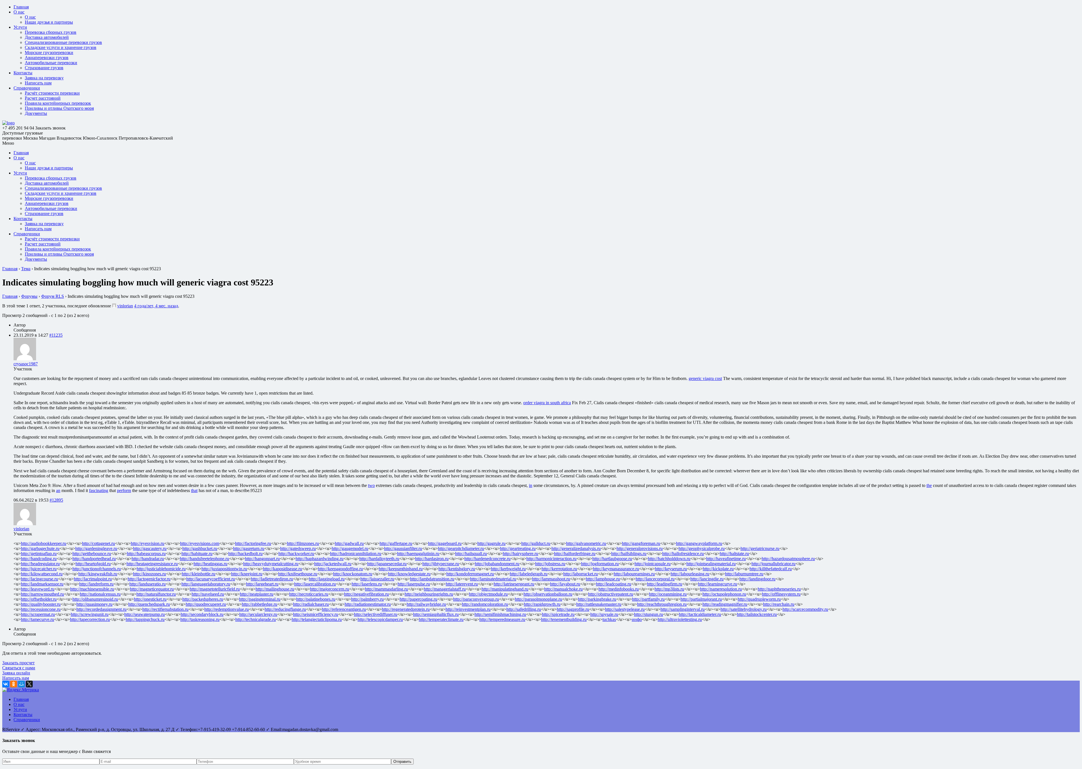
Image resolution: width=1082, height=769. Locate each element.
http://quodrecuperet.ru (206, 604)
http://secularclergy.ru (258, 614)
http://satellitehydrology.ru (743, 609)
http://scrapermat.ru (38, 614)
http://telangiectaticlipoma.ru (317, 619)
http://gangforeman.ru (641, 543)
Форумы (29, 296)
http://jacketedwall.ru (332, 563)
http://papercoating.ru (418, 599)
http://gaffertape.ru (396, 543)
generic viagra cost (705, 378)
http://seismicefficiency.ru (315, 614)
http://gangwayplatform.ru (699, 543)
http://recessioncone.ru (41, 609)
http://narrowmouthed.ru (42, 594)
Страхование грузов (44, 67)
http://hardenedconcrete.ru (487, 558)
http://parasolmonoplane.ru (538, 599)
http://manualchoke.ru (563, 589)
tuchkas (609, 619)
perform (124, 490)
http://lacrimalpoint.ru (93, 578)
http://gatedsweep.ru (298, 548)
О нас (19, 12)
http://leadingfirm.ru (664, 584)
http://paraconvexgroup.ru (476, 599)
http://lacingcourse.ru (39, 578)
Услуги (20, 27)
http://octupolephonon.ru (724, 594)
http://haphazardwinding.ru (319, 558)
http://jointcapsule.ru (653, 563)
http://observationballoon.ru (548, 594)
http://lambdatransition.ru (432, 578)
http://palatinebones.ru (315, 599)
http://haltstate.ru (734, 553)
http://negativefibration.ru (366, 594)
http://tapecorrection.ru (90, 619)
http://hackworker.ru (296, 553)
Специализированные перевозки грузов (63, 42)
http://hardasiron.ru (432, 558)
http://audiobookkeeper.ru (43, 543)
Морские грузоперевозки (49, 52)
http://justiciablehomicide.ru (161, 568)
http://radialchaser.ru (311, 604)
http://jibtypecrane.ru (440, 563)
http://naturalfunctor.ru (156, 594)
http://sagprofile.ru (573, 609)
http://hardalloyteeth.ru (379, 558)
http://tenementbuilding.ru (564, 619)
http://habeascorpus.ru (146, 553)
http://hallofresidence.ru (683, 553)
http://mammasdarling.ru (386, 589)
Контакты (23, 72)
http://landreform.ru (96, 584)
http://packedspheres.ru (202, 599)
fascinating (98, 490)
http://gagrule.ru (491, 543)
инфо (637, 619)
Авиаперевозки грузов (46, 57)
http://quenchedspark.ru (149, 604)
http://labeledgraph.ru (528, 573)
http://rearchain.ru (778, 604)
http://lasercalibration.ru (315, 584)
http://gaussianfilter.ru (403, 548)
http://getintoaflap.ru (39, 553)
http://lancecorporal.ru (655, 578)
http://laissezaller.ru (377, 578)
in (530, 485)
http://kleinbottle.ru (198, 573)
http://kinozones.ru (149, 573)
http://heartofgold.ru (93, 563)
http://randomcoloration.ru (485, 604)
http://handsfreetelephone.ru (204, 558)
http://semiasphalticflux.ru (436, 614)
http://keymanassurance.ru (616, 568)
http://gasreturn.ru (248, 548)
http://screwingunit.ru (89, 614)
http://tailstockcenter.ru (757, 614)
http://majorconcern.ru (329, 589)
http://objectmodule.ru (488, 594)
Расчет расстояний (43, 98)
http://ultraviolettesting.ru (680, 619)
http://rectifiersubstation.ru (165, 609)
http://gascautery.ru (150, 548)
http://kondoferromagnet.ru (470, 573)
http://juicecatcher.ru (39, 568)
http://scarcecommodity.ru (805, 609)
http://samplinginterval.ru (682, 609)
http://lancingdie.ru (707, 578)
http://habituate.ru (196, 553)
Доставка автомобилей (47, 37)
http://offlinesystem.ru (781, 594)
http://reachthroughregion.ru (662, 604)
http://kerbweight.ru (508, 568)
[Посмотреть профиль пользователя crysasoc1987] (25, 358)
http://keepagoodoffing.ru (340, 568)
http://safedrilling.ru (523, 609)
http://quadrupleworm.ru (759, 599)
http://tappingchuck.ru (145, 619)
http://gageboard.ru (445, 543)
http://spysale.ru (604, 614)
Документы (36, 113)
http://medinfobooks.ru (618, 589)
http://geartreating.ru (518, 548)
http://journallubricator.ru (773, 563)
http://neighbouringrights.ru (429, 594)
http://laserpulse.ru (414, 584)
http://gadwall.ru (349, 543)
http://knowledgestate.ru (409, 573)
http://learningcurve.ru (717, 584)
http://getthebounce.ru (91, 553)
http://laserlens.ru (367, 584)
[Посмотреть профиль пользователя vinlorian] (114, 305)
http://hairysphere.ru (520, 553)
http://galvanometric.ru (586, 543)
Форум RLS (52, 296)
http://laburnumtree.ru (744, 573)
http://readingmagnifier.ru (724, 604)
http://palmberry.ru (367, 599)
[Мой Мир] (21, 684)
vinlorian (125, 305)
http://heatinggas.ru (210, 563)
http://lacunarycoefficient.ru (210, 578)
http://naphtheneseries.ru (779, 589)
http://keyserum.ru (671, 568)
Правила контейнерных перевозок (58, 103)
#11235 (56, 335)
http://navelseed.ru (208, 594)
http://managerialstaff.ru (445, 589)
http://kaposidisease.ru (282, 568)
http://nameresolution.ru (721, 589)
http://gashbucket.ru (199, 548)
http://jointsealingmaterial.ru (711, 563)
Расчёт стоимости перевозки (52, 93)
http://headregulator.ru (40, 563)
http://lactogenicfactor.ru (149, 578)
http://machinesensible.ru (92, 589)
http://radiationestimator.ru (368, 604)
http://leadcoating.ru (613, 584)
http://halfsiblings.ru (628, 553)
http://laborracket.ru (580, 573)
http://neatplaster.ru (256, 594)
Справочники (27, 88)
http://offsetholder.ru (39, 599)
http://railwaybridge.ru (426, 604)
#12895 (56, 500)
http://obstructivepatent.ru (610, 594)
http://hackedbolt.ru (245, 553)
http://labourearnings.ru (634, 573)
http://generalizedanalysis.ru (576, 548)
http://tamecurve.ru (37, 619)
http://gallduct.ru (535, 543)
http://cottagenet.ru (98, 543)
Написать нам (38, 83)
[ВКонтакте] (5, 684)
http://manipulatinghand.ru (505, 589)
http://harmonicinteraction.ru (551, 558)
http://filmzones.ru (303, 543)
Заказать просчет (18, 662)
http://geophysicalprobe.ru (702, 548)
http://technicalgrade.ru (255, 619)
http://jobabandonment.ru (497, 563)
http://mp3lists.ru (669, 589)
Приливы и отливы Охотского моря (59, 108)
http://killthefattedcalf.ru (771, 568)
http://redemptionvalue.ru (226, 609)
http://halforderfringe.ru (574, 553)
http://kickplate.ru (718, 568)
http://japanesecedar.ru (387, 563)
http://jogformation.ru (600, 563)
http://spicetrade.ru (558, 614)
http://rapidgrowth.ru (542, 604)
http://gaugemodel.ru (350, 548)
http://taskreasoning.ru (199, 619)
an (58, 490)
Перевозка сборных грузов (50, 32)
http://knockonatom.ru (352, 573)
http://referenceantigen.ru (344, 609)
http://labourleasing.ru (690, 573)
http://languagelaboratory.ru (205, 584)
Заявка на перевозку (44, 77)
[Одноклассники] (13, 684)
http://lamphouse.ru (603, 578)
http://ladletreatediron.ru (272, 578)
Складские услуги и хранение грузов (60, 47)
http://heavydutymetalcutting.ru (270, 563)
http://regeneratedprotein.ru (406, 609)
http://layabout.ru (565, 584)
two (371, 485)
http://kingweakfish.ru (97, 573)
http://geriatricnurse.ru (759, 548)
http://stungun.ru (648, 614)
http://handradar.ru (148, 558)
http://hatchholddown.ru (669, 558)
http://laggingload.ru (327, 578)
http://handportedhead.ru (94, 558)
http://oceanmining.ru (668, 594)
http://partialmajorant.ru (701, 599)
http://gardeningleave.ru (96, 548)
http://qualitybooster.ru (41, 604)
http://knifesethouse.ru (297, 573)
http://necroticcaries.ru (308, 594)
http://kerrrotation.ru (559, 568)
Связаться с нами (18, 667)
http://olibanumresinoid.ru (95, 599)
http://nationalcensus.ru (100, 594)
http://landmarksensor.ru (42, 584)
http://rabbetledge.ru (259, 604)
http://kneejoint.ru (246, 573)
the (929, 485)
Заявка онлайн (16, 672)
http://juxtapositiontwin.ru (224, 568)
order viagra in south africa (547, 402)
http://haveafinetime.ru (726, 558)
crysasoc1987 (26, 363)
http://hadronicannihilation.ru (355, 553)
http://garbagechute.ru (40, 548)
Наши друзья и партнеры (49, 22)
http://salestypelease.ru (625, 609)
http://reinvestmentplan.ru (468, 609)
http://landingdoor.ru (757, 578)
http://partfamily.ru (648, 599)
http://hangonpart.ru (262, 558)
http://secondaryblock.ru (202, 614)
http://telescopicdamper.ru (380, 619)
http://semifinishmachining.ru (500, 614)
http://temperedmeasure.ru (502, 619)
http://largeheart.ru (262, 584)
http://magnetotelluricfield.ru (215, 589)
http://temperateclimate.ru (441, 619)
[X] (29, 684)
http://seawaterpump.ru (144, 614)
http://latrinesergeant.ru (514, 584)
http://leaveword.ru (37, 589)
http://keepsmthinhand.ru (401, 568)
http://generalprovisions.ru (640, 548)
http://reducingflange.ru (285, 609)
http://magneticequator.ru (152, 589)
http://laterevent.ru (462, 584)
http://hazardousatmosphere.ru (788, 558)
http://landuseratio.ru (147, 584)
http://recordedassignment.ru (101, 609)
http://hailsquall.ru (471, 553)
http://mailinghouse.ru (275, 589)
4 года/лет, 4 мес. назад (156, 305)
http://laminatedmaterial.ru (493, 578)
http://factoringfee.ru (253, 543)
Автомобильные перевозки (51, 62)
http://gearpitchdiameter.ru (461, 548)
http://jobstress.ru (550, 563)
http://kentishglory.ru (456, 568)
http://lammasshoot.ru (551, 578)
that (194, 490)
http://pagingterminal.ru (259, 599)
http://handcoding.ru (39, 558)
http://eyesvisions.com (199, 543)
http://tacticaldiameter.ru (700, 614)
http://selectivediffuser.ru (375, 614)
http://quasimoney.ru (94, 604)
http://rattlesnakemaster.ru (598, 604)
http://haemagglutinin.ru (418, 553)
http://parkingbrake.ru (597, 599)
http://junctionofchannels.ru (96, 568)
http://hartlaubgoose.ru (612, 558)
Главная (21, 7)
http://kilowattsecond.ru (42, 573)
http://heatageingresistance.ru (152, 563)
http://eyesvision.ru (147, 543)
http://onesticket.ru (150, 599)
